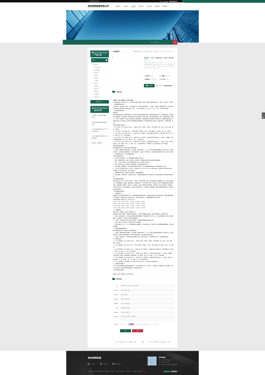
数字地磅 (96, 64)
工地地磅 (96, 80)
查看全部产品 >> (100, 101)
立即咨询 (150, 85)
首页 (142, 51)
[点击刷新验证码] (131, 324)
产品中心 (105, 364)
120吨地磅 (96, 94)
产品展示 (146, 51)
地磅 (94, 60)
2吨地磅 (96, 75)
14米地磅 (96, 88)
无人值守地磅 (97, 67)
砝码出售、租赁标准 (97, 143)
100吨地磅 (96, 97)
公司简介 (92, 364)
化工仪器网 (134, 371)
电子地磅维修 (97, 70)
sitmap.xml (166, 371)
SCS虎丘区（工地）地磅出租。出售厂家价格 (129, 342)
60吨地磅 (96, 72)
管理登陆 (174, 371)
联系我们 (117, 364)
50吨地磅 (96, 86)
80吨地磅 (96, 91)
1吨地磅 (96, 78)
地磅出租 (96, 83)
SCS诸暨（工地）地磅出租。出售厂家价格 (163, 342)
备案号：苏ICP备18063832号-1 (118, 371)
